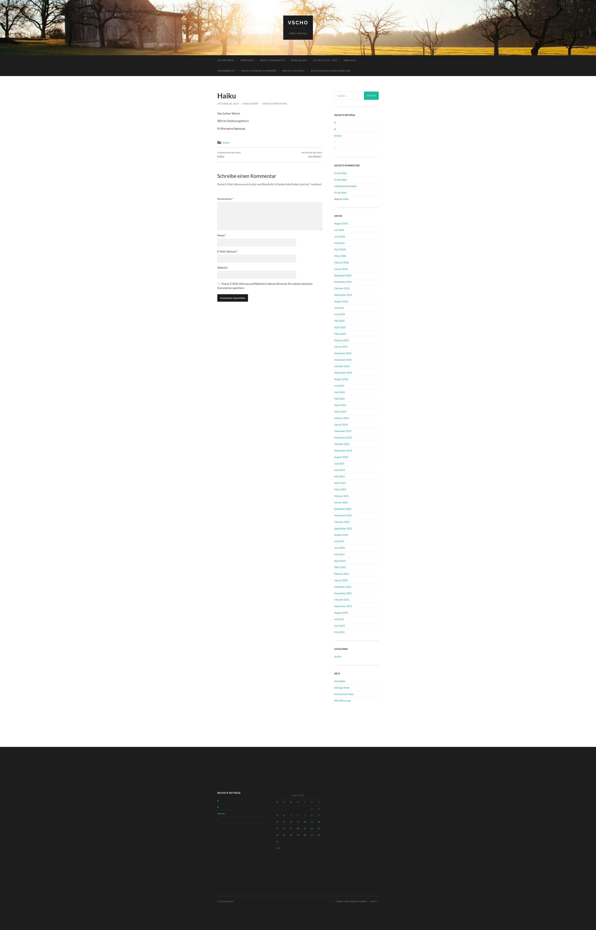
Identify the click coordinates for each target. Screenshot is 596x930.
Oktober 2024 (342, 366)
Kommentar (225, 198)
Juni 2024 (339, 392)
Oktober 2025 (342, 288)
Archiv (226, 142)
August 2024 (341, 379)
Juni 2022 (339, 547)
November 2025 (343, 281)
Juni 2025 (339, 314)
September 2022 (343, 528)
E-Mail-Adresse (227, 251)
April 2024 (340, 404)
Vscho (298, 22)
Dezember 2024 (342, 353)
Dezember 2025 (342, 275)
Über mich (350, 60)
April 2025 (340, 327)
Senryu (338, 135)
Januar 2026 (341, 268)
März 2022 (340, 567)
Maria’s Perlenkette (272, 60)
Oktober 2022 (342, 521)
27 (298, 835)
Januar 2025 (341, 346)
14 (305, 822)
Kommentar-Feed (343, 694)
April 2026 (340, 249)
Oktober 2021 (342, 599)
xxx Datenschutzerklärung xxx (330, 71)
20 (298, 828)
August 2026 (341, 223)
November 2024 (343, 359)
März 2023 (340, 489)
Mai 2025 (339, 320)
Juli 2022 (339, 541)
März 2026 (340, 255)
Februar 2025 (341, 340)
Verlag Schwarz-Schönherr (258, 71)
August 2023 (341, 456)
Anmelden (339, 681)
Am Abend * (312, 154)
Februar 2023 (341, 495)
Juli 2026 (339, 229)
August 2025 (341, 301)
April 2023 (340, 482)
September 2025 (343, 294)
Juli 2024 (339, 385)
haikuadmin (250, 103)
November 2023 (343, 437)
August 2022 (341, 534)
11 (284, 822)
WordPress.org (342, 700)
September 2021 (343, 606)
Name (221, 235)
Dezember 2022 (342, 508)
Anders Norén (358, 901)
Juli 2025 (339, 307)
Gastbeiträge (225, 60)
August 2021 (341, 612)
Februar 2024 (341, 418)
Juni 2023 (339, 469)
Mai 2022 (339, 554)
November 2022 (343, 515)
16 (319, 822)
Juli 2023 (339, 463)
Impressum (246, 60)
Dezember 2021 (342, 586)
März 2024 (340, 411)
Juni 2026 (339, 236)
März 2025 (340, 333)
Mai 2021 (339, 632)
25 (284, 835)
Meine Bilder (299, 60)
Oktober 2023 (342, 443)
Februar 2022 (341, 573)
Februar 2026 (341, 262)
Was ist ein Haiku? (293, 71)
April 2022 (340, 560)
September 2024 (343, 372)
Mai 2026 (339, 242)
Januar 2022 (341, 580)
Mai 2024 (339, 398)
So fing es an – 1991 (325, 60)
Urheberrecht (226, 71)
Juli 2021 (339, 619)
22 (312, 828)
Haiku (229, 154)
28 (305, 835)
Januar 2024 (341, 424)
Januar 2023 (341, 502)
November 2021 (343, 593)
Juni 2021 (339, 625)
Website (222, 267)
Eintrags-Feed (341, 687)
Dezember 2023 (342, 431)
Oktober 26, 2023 (228, 103)
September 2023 (343, 450)
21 (305, 828)
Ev (335, 172)
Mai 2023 (339, 476)
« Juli (277, 848)
